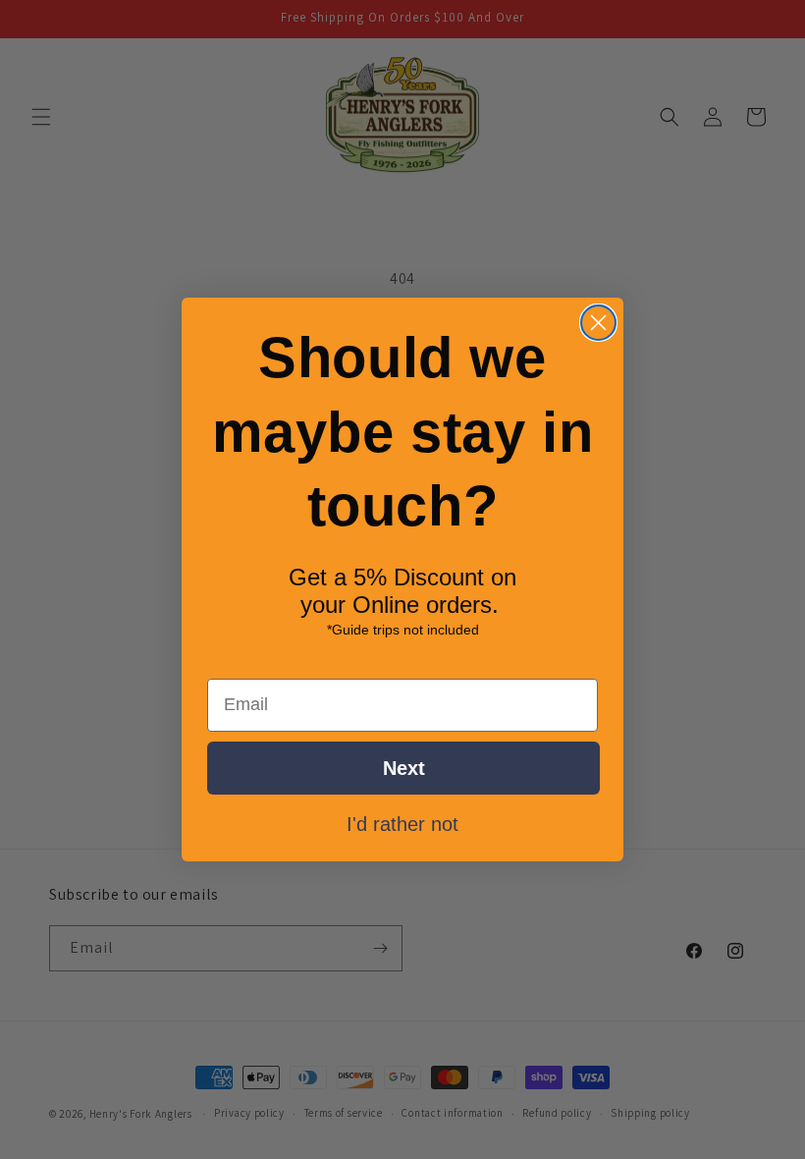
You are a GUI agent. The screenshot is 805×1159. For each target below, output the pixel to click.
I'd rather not (402, 823)
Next (404, 768)
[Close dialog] (598, 322)
